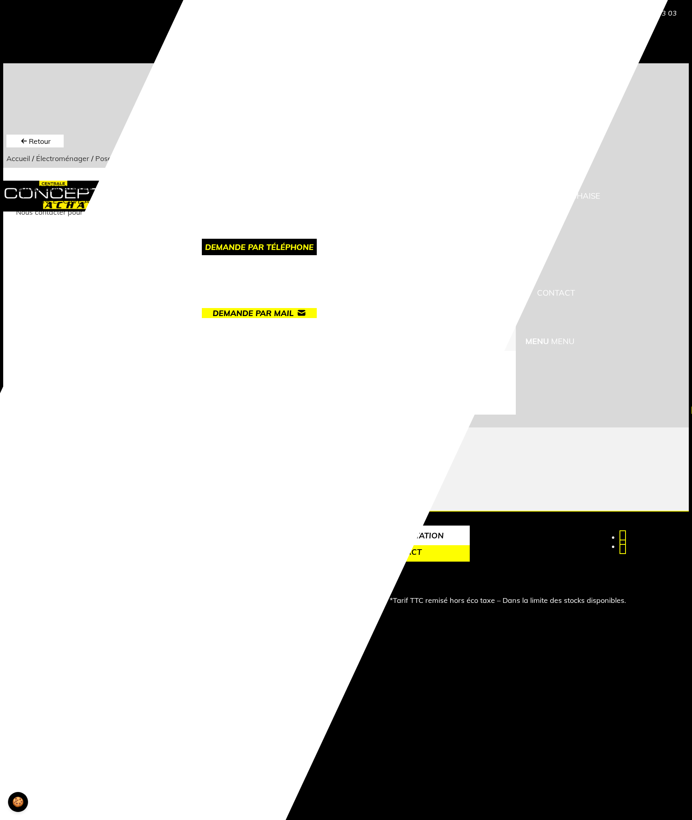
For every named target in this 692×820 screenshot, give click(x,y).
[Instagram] (623, 546)
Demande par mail (253, 313)
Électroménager (62, 158)
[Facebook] (623, 537)
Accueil (18, 158)
